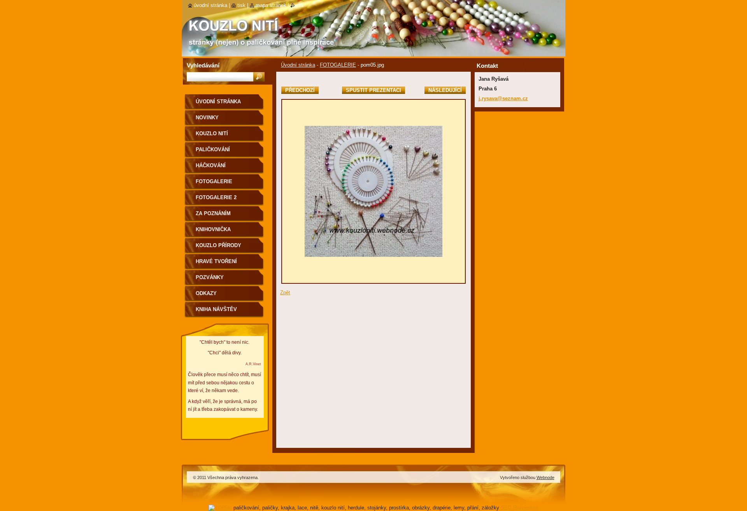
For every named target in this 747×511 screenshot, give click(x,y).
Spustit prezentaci (373, 90)
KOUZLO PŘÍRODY (218, 245)
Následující (445, 90)
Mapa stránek (271, 5)
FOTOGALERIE (338, 65)
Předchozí (300, 90)
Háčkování (211, 165)
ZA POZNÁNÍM (213, 213)
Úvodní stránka (298, 65)
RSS (299, 5)
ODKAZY (206, 293)
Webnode (545, 477)
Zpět (285, 292)
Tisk (241, 5)
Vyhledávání (203, 65)
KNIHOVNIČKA (213, 229)
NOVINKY (207, 117)
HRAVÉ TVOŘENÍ (216, 261)
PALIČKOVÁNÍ (213, 149)
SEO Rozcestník (520, 508)
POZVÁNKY (210, 277)
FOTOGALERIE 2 (216, 197)
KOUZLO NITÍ (212, 133)
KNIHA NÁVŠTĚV (216, 309)
